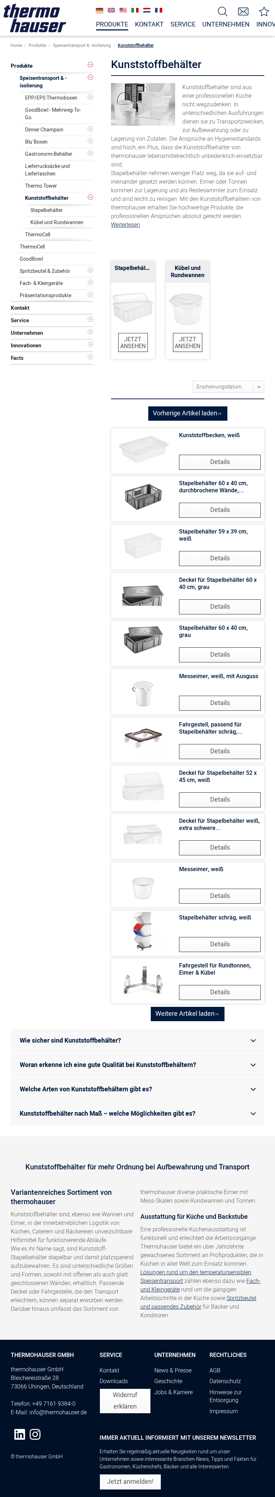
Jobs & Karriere (173, 1392)
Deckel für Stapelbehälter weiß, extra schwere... (219, 824)
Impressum (223, 1411)
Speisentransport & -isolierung (43, 82)
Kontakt (20, 308)
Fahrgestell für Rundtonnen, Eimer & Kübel (215, 969)
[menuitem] (223, 11)
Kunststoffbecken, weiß (209, 435)
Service (20, 320)
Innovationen (26, 345)
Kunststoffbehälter (46, 198)
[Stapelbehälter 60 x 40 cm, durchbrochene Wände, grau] (143, 497)
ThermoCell (37, 234)
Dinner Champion (44, 130)
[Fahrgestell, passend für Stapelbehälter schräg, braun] (143, 738)
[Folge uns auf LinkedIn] (19, 1434)
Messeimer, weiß (201, 869)
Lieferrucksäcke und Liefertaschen (47, 170)
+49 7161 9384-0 (54, 1404)
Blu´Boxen (36, 142)
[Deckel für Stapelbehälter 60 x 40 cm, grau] (143, 593)
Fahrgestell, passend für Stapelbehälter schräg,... (211, 728)
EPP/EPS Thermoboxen (51, 98)
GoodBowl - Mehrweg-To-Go (53, 113)
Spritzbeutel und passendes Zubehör (198, 1302)
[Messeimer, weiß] (143, 883)
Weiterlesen (125, 225)
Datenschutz (225, 1381)
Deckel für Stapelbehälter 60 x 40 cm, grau (218, 583)
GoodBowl (31, 259)
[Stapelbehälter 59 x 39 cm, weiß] (143, 545)
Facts (17, 358)
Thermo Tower (41, 186)
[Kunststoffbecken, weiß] (143, 449)
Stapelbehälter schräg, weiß (215, 917)
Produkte (22, 66)
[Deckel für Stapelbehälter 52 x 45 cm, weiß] (143, 786)
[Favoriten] (264, 11)
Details (220, 462)
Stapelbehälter (46, 210)
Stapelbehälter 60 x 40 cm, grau (213, 631)
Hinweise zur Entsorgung (225, 1397)
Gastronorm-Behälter (48, 154)
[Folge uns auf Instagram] (35, 1434)
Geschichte (168, 1381)
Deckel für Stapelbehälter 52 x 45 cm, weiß (218, 776)
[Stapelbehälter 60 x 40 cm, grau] (143, 641)
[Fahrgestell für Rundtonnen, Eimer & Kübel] (143, 979)
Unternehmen (27, 333)
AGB (215, 1371)
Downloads (114, 1381)
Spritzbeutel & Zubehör (45, 271)
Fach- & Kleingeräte (41, 283)
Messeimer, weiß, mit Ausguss (218, 676)
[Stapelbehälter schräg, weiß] (143, 931)
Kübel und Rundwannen (56, 222)
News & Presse (173, 1371)
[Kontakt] (243, 11)
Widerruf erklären (125, 1400)
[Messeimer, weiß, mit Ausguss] (143, 690)
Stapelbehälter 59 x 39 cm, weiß (213, 535)
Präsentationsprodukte (45, 295)
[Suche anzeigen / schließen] (223, 11)
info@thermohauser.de (58, 1412)
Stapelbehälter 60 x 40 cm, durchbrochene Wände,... (213, 487)
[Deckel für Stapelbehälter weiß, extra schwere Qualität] (143, 834)
